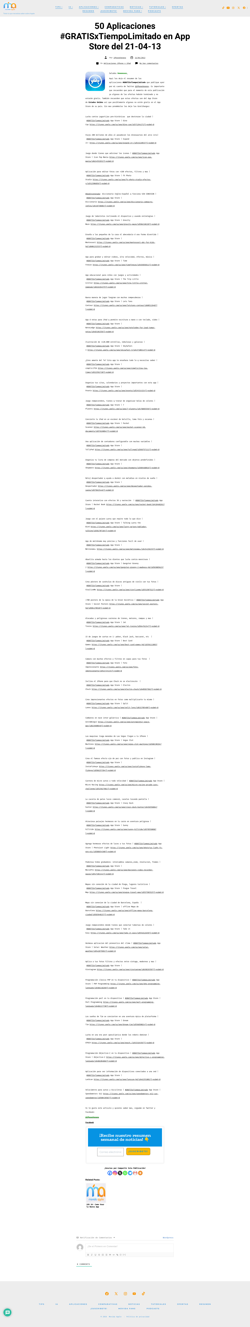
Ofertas (177, 7)
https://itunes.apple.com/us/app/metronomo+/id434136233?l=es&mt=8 (130, 549)
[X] (120, 1173)
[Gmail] (135, 1173)
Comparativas (114, 7)
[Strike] (99, 1254)
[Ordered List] (103, 1254)
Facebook (89, 1122)
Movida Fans (131, 11)
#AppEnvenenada (92, 194)
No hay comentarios (149, 63)
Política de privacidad (137, 1317)
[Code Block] (113, 1254)
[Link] (117, 1254)
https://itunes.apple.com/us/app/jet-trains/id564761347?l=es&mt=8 (126, 626)
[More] (140, 1173)
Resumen (88, 11)
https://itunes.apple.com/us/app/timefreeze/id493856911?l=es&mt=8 (126, 265)
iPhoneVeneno (120, 58)
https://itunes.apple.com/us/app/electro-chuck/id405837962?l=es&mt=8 (126, 689)
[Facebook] (110, 1173)
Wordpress (167, 1238)
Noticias (135, 7)
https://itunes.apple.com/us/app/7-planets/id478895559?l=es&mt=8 (126, 409)
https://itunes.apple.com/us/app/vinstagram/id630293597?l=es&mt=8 (130, 969)
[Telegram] (130, 1173)
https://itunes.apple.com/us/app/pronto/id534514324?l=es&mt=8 (124, 391)
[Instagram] (115, 1173)
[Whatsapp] (125, 1173)
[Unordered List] (106, 1254)
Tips (58, 7)
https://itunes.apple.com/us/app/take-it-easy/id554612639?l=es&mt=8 (125, 933)
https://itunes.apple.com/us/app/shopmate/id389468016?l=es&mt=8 (127, 468)
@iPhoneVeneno (142, 86)
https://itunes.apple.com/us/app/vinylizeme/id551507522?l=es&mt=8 (130, 590)
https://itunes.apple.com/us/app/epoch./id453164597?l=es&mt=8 (123, 1043)
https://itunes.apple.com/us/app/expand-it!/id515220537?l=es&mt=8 (123, 143)
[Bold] (88, 1254)
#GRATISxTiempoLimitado (97, 121)
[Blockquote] (110, 1254)
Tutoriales (156, 7)
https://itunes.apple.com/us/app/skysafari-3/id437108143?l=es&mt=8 (121, 350)
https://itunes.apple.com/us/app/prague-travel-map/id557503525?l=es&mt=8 (127, 892)
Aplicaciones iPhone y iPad (117, 63)
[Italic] (92, 1254)
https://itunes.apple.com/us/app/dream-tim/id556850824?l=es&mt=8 (122, 1024)
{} (121, 1255)
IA (70, 7)
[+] (124, 1255)
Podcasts (154, 11)
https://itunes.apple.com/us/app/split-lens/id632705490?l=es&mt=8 (125, 708)
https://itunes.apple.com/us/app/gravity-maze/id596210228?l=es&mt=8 (125, 224)
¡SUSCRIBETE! (108, 11)
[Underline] (95, 1254)
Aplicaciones (88, 7)
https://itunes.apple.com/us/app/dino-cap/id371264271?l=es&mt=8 (122, 124)
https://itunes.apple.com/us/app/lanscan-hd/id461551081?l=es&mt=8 (127, 1079)
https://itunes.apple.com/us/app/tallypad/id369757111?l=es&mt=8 (127, 449)
